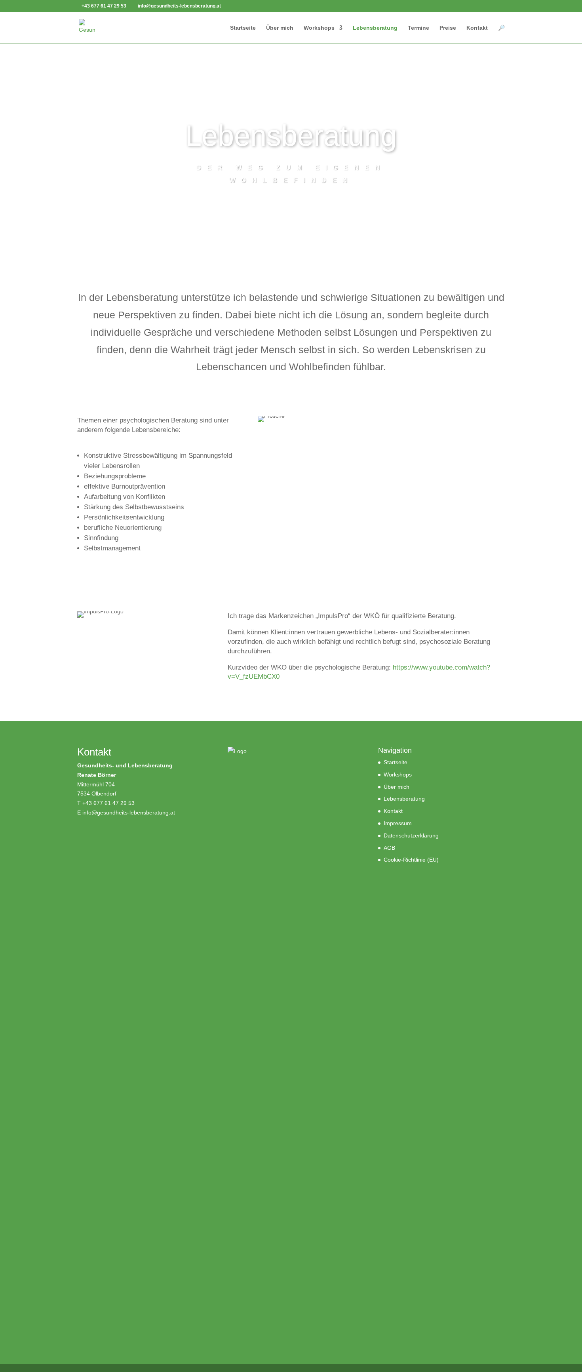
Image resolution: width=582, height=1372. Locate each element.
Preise (447, 28)
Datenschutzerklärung (411, 835)
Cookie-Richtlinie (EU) (411, 859)
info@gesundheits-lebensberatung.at (128, 812)
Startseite (243, 28)
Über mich (279, 28)
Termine (418, 28)
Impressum (398, 823)
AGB (389, 848)
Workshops (319, 28)
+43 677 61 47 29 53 (108, 803)
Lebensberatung (375, 28)
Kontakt (477, 28)
